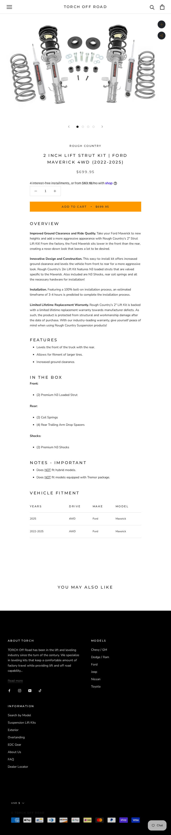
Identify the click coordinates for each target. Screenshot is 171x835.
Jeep (94, 672)
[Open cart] (162, 7)
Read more (15, 681)
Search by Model (19, 715)
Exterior (13, 730)
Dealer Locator (18, 767)
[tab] (85, 377)
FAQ (11, 759)
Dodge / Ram (100, 657)
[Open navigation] (9, 7)
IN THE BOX (46, 377)
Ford (94, 664)
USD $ (15, 803)
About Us (14, 752)
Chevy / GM (99, 650)
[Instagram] (19, 690)
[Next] (102, 127)
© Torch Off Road (28, 812)
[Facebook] (9, 690)
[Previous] (68, 127)
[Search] (152, 7)
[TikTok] (40, 690)
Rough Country (85, 145)
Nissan (95, 679)
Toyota (95, 686)
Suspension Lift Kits (22, 722)
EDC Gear (14, 745)
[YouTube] (29, 690)
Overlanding (16, 737)
